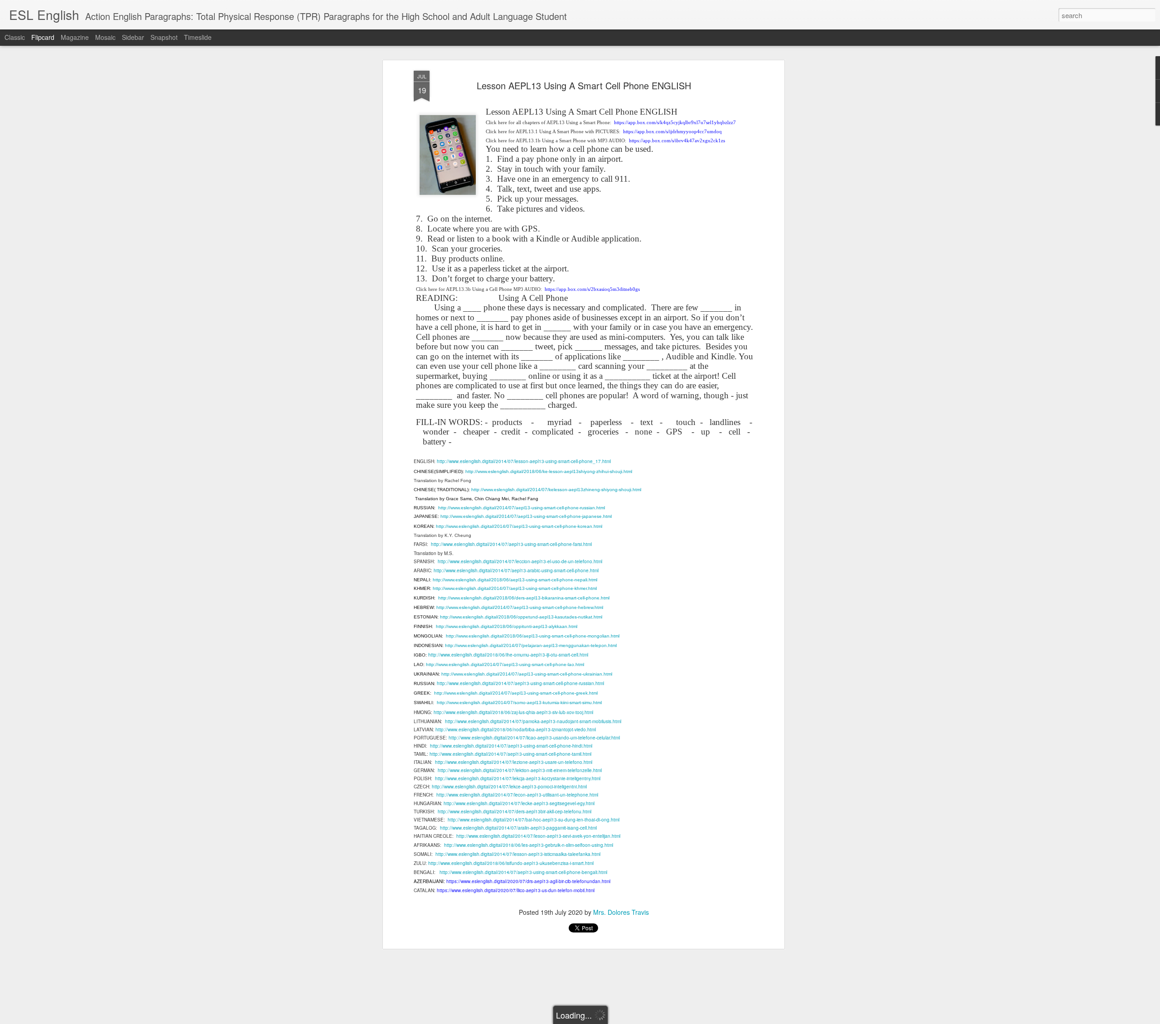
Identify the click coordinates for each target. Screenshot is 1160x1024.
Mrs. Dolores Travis (621, 912)
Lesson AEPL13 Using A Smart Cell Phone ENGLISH (584, 85)
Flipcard (42, 37)
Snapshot (164, 37)
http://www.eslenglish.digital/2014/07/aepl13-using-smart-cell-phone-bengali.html (523, 872)
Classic (15, 37)
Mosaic (105, 37)
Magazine (75, 37)
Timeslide (198, 37)
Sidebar (133, 37)
